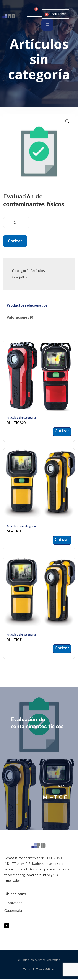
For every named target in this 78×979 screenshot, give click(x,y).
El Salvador (13, 902)
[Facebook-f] (6, 925)
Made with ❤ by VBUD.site (39, 969)
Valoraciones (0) (20, 317)
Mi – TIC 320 (16, 422)
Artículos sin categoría (21, 417)
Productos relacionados (27, 305)
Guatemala (13, 910)
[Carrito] (34, 11)
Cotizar (15, 241)
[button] (67, 121)
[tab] (27, 305)
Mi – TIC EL (15, 531)
